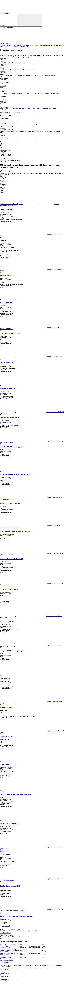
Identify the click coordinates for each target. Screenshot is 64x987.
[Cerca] (29, 20)
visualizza (3, 158)
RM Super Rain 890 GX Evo (9, 824)
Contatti (11, 960)
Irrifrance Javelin (6, 707)
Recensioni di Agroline (45, 965)
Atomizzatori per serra (21, 46)
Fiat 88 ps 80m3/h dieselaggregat (12, 447)
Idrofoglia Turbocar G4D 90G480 (11, 559)
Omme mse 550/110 (7, 622)
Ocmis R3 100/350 (6, 736)
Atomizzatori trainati (9, 46)
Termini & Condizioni (6, 965)
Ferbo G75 (3, 240)
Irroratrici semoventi (49, 45)
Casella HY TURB (6, 303)
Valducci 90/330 (5, 275)
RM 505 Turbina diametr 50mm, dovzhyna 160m (17, 916)
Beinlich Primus (5, 764)
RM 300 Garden (5, 854)
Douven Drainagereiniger (9, 589)
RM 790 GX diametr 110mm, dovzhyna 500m (15, 794)
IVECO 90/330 (5, 678)
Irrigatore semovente (7, 388)
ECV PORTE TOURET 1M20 (10, 333)
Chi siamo (3, 960)
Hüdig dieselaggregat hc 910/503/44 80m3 (15, 474)
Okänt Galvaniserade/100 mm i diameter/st (15, 531)
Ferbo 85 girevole (6, 209)
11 (5, 935)
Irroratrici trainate (39, 45)
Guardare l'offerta (5, 932)
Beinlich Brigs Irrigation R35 (10, 886)
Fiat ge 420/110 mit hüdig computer (12, 651)
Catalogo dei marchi (57, 965)
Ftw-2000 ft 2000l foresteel (9, 418)
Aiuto (7, 960)
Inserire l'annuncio (6, 257)
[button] (32, 35)
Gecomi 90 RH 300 (6, 362)
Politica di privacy (17, 965)
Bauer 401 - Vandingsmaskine (10, 503)
